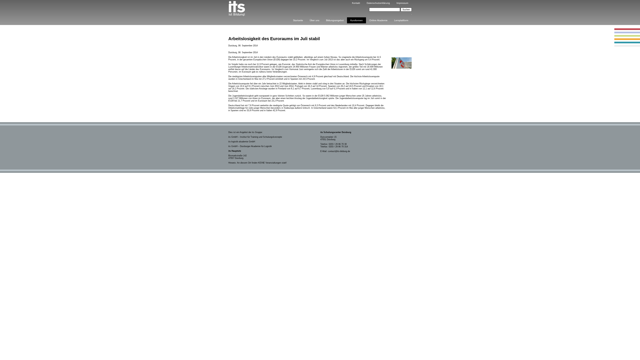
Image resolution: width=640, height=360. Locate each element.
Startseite (298, 20)
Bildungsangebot (335, 20)
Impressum (402, 3)
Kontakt (356, 3)
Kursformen (356, 20)
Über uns (314, 20)
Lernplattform (401, 20)
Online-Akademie (378, 20)
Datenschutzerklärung (378, 3)
